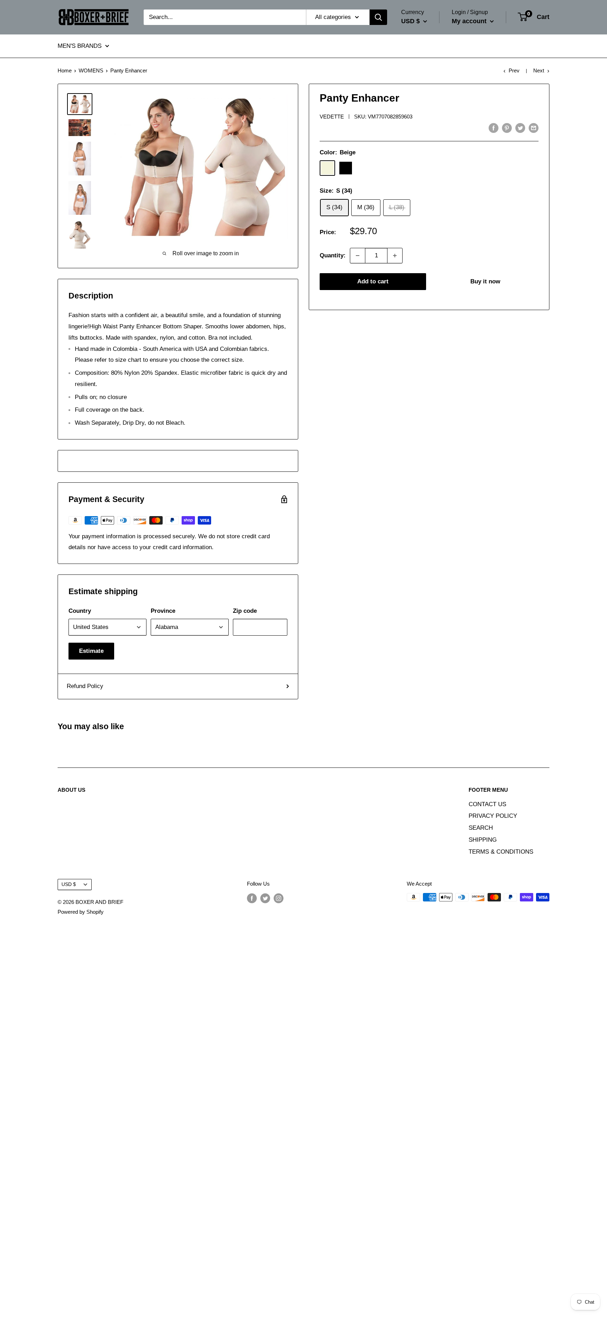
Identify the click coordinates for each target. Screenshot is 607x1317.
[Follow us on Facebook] (252, 898)
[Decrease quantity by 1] (357, 255)
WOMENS (91, 70)
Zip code (245, 611)
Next (538, 70)
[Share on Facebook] (493, 127)
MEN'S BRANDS (80, 46)
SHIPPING (483, 839)
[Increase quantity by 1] (394, 255)
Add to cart (373, 281)
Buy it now (485, 281)
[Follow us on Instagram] (278, 898)
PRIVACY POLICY (493, 815)
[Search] (378, 17)
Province (163, 611)
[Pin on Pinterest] (507, 127)
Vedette (332, 117)
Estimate (91, 651)
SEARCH (481, 827)
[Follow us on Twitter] (265, 898)
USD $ (68, 884)
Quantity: (333, 255)
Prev (514, 70)
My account (470, 21)
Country (79, 611)
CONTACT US (487, 804)
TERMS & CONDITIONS (501, 851)
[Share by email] (534, 127)
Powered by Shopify (81, 912)
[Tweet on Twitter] (520, 127)
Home (65, 70)
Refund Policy (85, 686)
